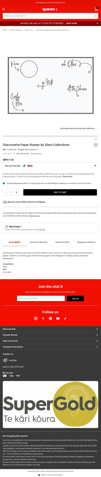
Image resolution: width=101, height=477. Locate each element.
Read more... (68, 176)
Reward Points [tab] (62, 242)
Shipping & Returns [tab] (86, 242)
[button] (50, 165)
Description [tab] (15, 242)
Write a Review (36, 153)
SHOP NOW (71, 23)
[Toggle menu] (3, 8)
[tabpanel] (50, 85)
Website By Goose (67, 471)
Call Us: (13, 367)
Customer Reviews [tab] (38, 242)
